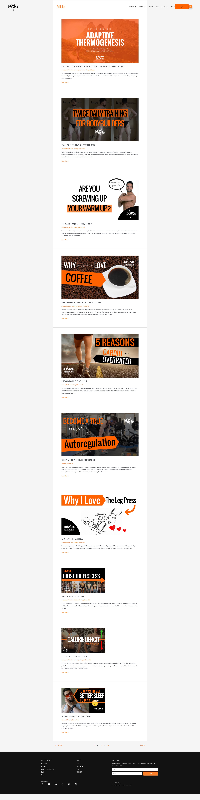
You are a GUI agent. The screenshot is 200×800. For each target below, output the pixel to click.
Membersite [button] (142, 6)
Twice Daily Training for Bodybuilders (78, 145)
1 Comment (64, 70)
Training (76, 149)
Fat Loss (76, 70)
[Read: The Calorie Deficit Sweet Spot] (83, 640)
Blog (157, 6)
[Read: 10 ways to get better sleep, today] (83, 700)
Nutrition (79, 306)
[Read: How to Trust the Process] (83, 580)
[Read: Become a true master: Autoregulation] (100, 434)
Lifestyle (74, 306)
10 (108, 745)
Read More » (64, 82)
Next (142, 745)
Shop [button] (172, 6)
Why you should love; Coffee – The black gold (81, 302)
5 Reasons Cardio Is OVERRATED (74, 381)
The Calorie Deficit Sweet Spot (74, 656)
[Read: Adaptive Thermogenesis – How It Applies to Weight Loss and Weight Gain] (100, 41)
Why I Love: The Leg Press (72, 538)
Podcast (151, 6)
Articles (71, 70)
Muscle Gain (82, 70)
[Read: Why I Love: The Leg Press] (100, 513)
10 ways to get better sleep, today (76, 716)
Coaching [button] (131, 6)
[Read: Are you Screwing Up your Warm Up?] (100, 198)
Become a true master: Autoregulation (78, 459)
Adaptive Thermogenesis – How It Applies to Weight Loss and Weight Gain (93, 66)
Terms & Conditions (116, 783)
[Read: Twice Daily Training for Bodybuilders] (100, 119)
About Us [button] (164, 6)
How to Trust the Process (72, 596)
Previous (58, 745)
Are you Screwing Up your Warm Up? (76, 223)
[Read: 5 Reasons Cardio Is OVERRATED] (100, 356)
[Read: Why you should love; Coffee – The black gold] (100, 277)
